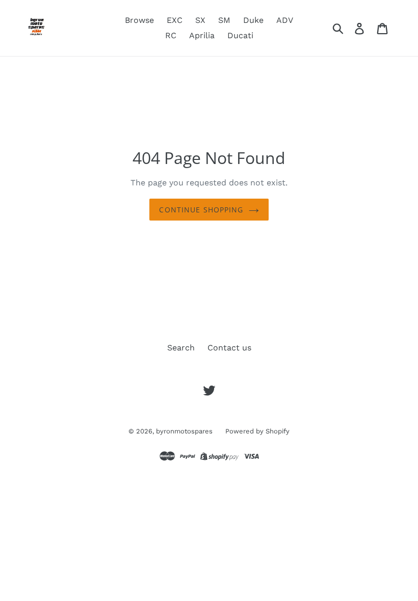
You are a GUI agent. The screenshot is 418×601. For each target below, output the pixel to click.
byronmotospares (184, 431)
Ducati (240, 35)
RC (170, 35)
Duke (253, 20)
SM (224, 20)
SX (200, 20)
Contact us (229, 347)
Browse (139, 20)
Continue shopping (201, 209)
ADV (284, 20)
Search (181, 347)
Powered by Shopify (257, 431)
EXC (174, 20)
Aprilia (202, 35)
